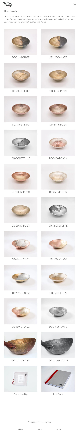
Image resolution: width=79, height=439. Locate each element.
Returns (39, 429)
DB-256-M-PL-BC (21, 192)
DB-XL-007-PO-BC (20, 360)
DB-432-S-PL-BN (20, 91)
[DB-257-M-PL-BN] (58, 176)
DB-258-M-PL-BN (21, 225)
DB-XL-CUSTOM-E (58, 360)
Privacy (21, 429)
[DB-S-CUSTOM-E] (20, 143)
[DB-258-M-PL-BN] (20, 210)
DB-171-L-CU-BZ (20, 293)
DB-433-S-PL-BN (58, 91)
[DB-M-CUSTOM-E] (58, 210)
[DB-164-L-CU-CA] (20, 244)
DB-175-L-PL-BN (58, 293)
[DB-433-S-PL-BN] (58, 75)
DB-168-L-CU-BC (58, 259)
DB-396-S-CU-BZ (58, 57)
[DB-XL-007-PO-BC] (20, 345)
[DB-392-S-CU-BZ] (20, 42)
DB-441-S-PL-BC (58, 124)
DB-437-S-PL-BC (20, 124)
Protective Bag (20, 394)
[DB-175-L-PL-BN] (58, 277)
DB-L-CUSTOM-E (58, 326)
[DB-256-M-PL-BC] (20, 176)
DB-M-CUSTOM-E (58, 225)
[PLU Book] (58, 379)
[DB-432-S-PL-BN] (20, 75)
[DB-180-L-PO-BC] (20, 311)
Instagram (59, 429)
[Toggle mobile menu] (75, 4)
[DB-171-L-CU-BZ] (20, 277)
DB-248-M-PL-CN (58, 158)
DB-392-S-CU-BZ (20, 57)
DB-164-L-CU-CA (21, 259)
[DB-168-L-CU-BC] (58, 244)
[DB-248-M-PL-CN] (58, 143)
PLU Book (58, 394)
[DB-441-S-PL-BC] (58, 109)
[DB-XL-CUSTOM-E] (58, 345)
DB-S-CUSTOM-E (21, 158)
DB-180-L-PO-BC (21, 326)
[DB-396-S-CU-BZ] (58, 42)
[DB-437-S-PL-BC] (20, 109)
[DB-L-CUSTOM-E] (58, 311)
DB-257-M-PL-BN (58, 192)
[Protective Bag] (20, 379)
